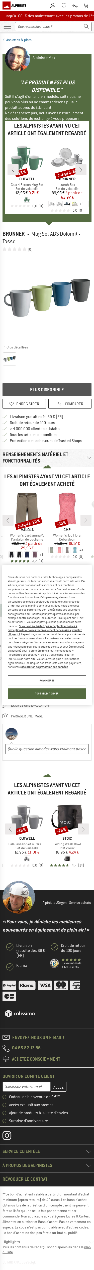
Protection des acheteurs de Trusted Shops (46, 440)
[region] (46, 635)
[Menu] (7, 26)
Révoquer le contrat (25, 1179)
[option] (47, 298)
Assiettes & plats (19, 40)
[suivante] (80, 169)
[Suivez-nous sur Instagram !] (11, 1137)
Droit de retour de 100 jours (32, 422)
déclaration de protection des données (44, 667)
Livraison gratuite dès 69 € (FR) (36, 416)
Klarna (21, 965)
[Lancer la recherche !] (86, 26)
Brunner (14, 233)
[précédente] (13, 169)
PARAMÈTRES (47, 680)
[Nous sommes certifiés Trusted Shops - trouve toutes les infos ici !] (55, 964)
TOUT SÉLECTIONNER (47, 693)
